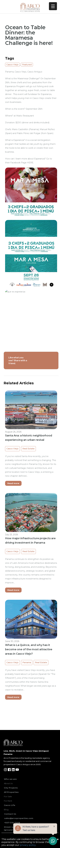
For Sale (8, 796)
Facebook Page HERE (21, 162)
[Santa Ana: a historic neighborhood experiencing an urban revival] (31, 409)
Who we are (10, 779)
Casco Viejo (12, 64)
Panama (26, 662)
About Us (8, 783)
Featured (27, 64)
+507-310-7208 (12, 822)
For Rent (8, 801)
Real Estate (28, 448)
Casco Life (9, 805)
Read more (13, 483)
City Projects (11, 788)
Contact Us (10, 814)
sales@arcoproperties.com (18, 818)
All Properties (11, 792)
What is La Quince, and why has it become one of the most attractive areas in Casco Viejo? (28, 649)
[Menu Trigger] (53, 6)
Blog (6, 809)
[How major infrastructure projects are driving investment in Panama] (31, 512)
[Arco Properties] (30, 7)
